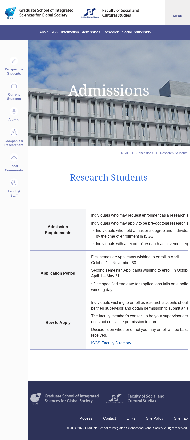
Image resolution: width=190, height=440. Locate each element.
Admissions (144, 153)
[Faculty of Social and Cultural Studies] (110, 13)
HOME (124, 153)
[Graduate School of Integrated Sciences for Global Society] (39, 12)
